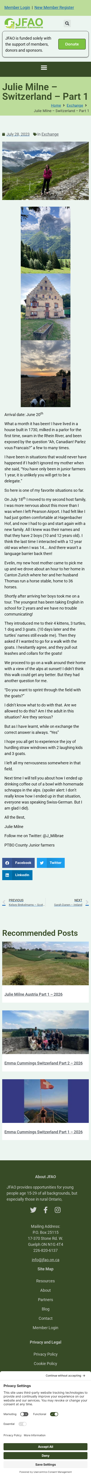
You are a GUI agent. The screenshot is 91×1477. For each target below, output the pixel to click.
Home (56, 105)
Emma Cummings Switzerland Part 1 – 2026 (43, 1132)
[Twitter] (33, 1210)
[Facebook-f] (45, 1210)
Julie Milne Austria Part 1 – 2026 (33, 994)
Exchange (75, 105)
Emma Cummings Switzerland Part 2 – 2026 (43, 1063)
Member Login (17, 7)
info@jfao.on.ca (45, 1259)
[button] (67, 23)
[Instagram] (57, 1210)
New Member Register (54, 7)
